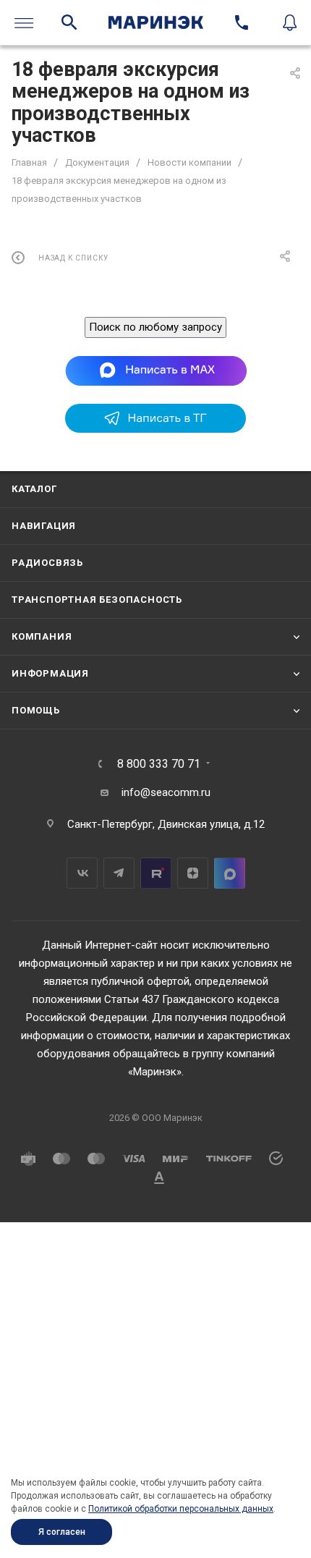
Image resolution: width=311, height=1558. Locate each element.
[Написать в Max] (156, 369)
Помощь (36, 710)
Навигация (44, 525)
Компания (42, 636)
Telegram (119, 873)
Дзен (192, 873)
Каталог (34, 488)
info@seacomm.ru (166, 792)
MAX (229, 873)
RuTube (155, 873)
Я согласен (61, 1532)
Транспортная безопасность (97, 599)
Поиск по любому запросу (155, 327)
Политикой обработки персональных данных (180, 1509)
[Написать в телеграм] (155, 429)
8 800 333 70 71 (158, 764)
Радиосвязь (47, 562)
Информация (50, 673)
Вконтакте (82, 873)
